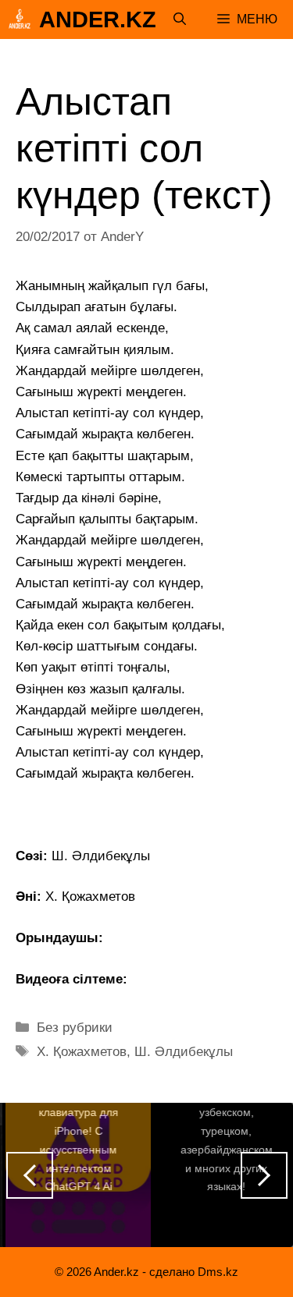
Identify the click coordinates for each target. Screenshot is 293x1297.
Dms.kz (218, 1271)
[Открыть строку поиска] (180, 19)
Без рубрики (75, 1027)
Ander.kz (97, 19)
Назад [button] (29, 1175)
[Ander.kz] (19, 19)
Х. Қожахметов (82, 1051)
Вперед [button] (264, 1175)
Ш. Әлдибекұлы (183, 1051)
